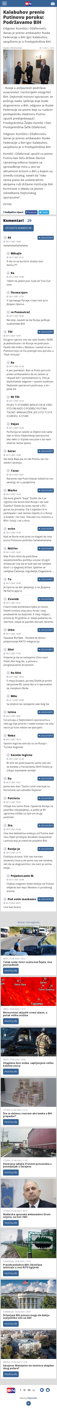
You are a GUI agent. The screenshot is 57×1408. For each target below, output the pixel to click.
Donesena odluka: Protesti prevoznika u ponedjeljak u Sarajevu (27, 1165)
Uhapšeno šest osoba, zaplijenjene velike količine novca (28, 1064)
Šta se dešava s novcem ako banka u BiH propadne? (27, 1115)
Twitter (45, 212)
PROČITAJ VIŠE (11, 970)
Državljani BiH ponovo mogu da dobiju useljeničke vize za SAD (26, 1317)
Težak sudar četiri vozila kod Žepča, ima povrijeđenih (27, 963)
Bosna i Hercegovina (28, 922)
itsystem (32, 1397)
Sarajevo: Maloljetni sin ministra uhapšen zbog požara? (28, 1367)
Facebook (32, 212)
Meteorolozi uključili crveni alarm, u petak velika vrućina (25, 1014)
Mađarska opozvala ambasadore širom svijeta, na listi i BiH (26, 1216)
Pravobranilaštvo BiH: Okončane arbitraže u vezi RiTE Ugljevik (22, 1266)
